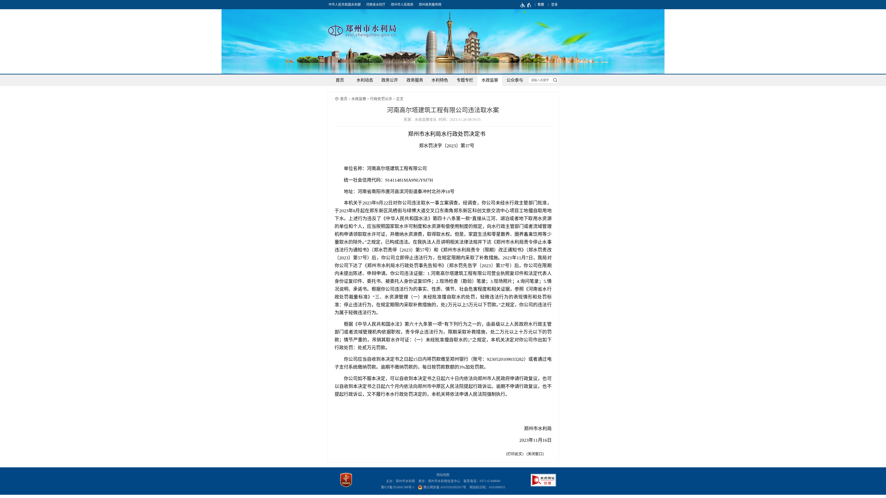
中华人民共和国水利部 (345, 4)
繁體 (541, 4)
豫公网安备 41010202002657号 (444, 487)
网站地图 (443, 475)
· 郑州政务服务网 (429, 4)
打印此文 (514, 454)
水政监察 (490, 80)
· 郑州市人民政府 (401, 4)
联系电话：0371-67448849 (482, 481)
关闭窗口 (535, 454)
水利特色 (439, 80)
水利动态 (364, 80)
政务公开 (389, 80)
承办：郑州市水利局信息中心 (439, 481)
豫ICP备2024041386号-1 (398, 487)
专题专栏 (465, 80)
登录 (554, 4)
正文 (400, 99)
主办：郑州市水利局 (400, 481)
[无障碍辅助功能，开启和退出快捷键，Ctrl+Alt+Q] (526, 5)
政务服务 (415, 80)
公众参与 (514, 80)
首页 (340, 80)
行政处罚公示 (381, 99)
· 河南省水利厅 (375, 4)
